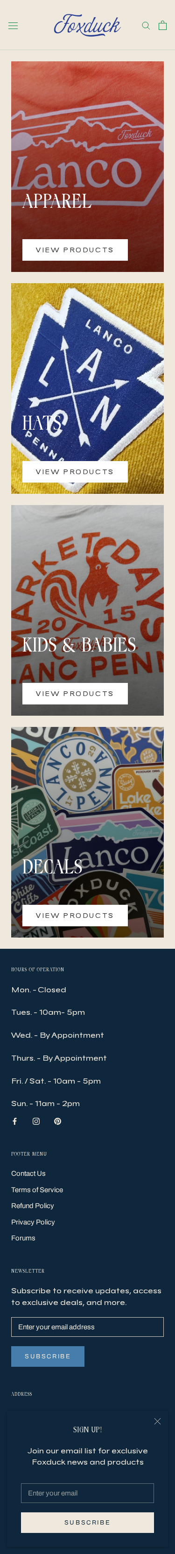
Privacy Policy (33, 1222)
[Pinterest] (57, 1121)
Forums (23, 1238)
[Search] (146, 25)
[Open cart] (163, 25)
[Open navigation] (13, 25)
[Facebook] (14, 1121)
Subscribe (87, 1522)
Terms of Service (37, 1190)
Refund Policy (32, 1205)
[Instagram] (36, 1121)
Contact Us (28, 1173)
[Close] (157, 1421)
